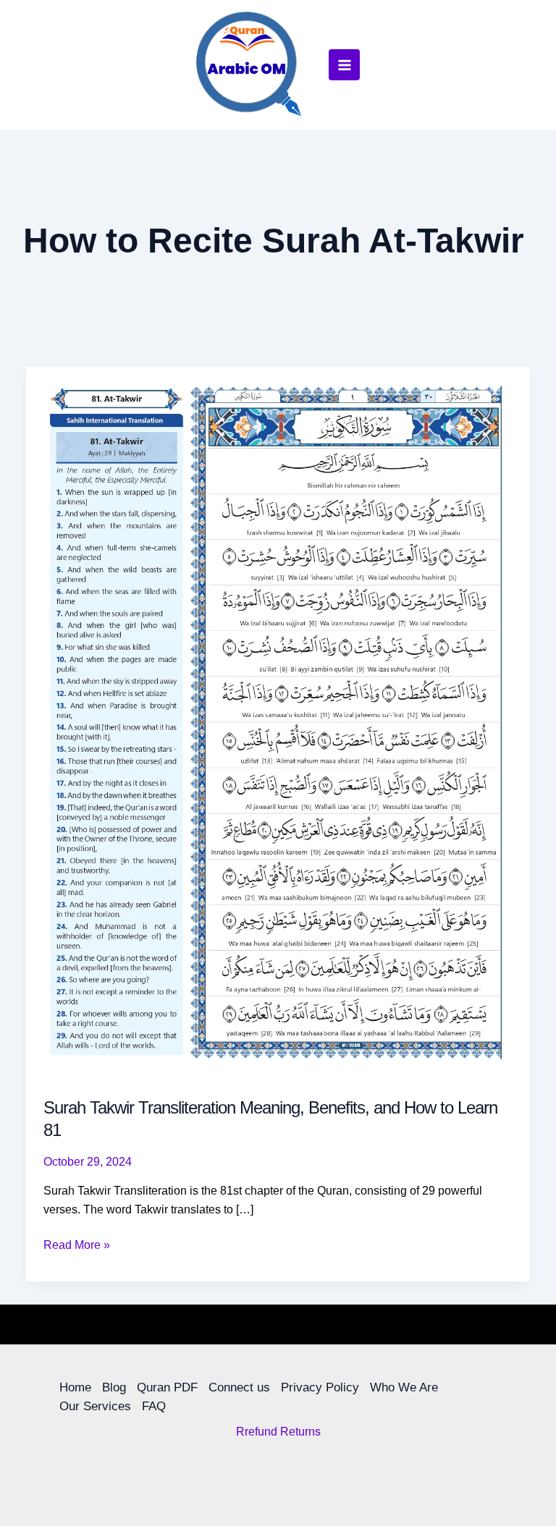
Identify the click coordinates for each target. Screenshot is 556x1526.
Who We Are (404, 1387)
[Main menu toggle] (344, 64)
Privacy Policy (320, 1387)
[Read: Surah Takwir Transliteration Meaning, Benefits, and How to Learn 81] (278, 722)
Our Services (95, 1406)
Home (75, 1387)
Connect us (239, 1387)
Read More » (76, 1243)
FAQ (154, 1406)
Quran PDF (167, 1387)
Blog (114, 1387)
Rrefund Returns (278, 1431)
